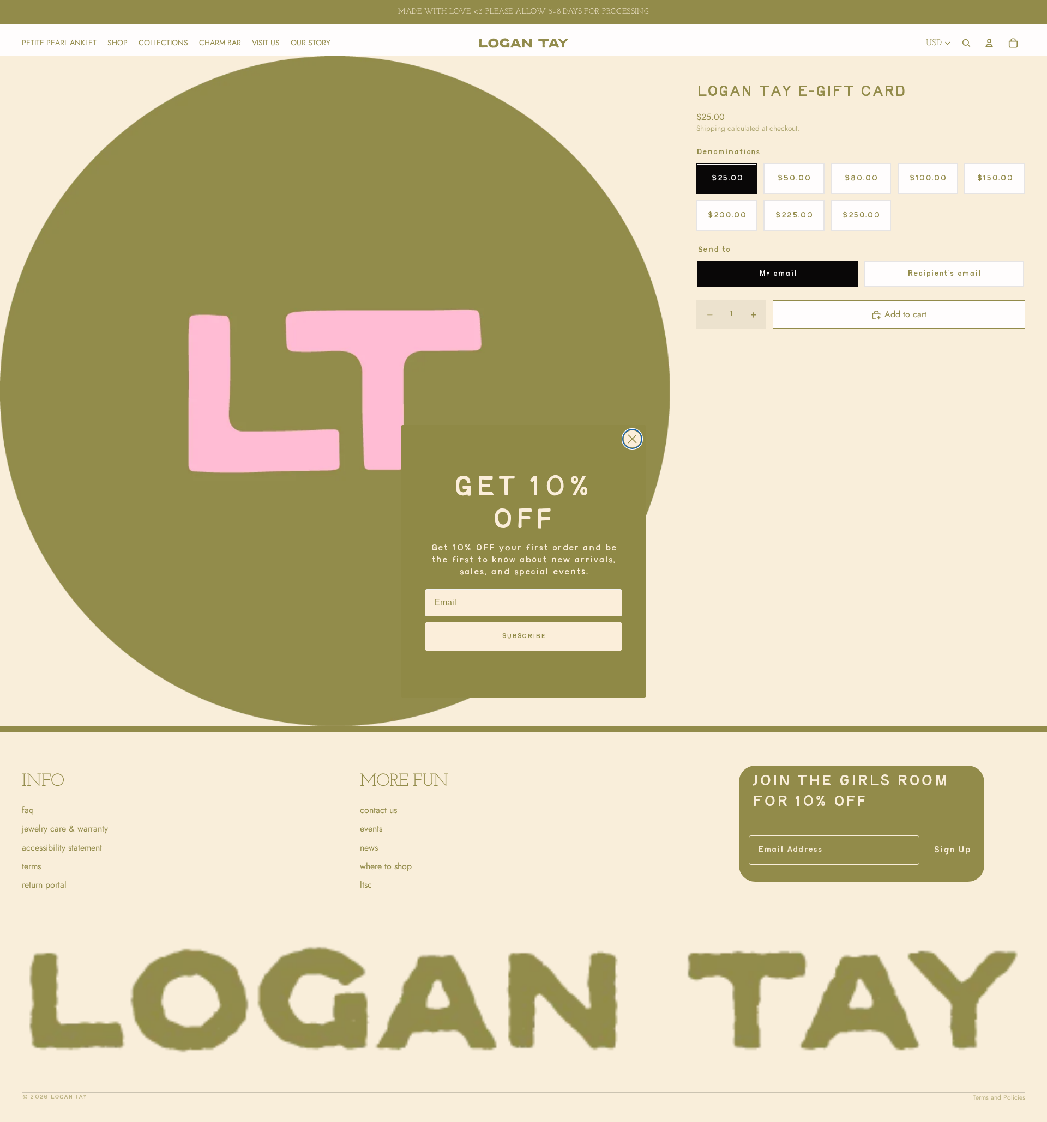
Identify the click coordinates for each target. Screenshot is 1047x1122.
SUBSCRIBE (524, 636)
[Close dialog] (632, 438)
